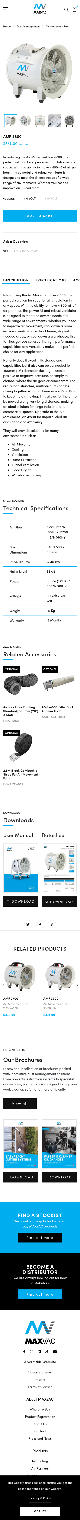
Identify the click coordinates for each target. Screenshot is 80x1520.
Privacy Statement (40, 1372)
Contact (40, 1431)
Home (7, 26)
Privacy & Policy (40, 1498)
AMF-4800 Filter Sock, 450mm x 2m (58, 709)
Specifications (51, 280)
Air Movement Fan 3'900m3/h (55, 1006)
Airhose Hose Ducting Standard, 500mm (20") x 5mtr (20, 711)
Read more (31, 188)
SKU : (7, 251)
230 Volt (51, 198)
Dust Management (28, 26)
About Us (40, 1424)
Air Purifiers (40, 1468)
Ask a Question (15, 241)
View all (20, 1103)
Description (16, 280)
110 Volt (30, 198)
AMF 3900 (50, 998)
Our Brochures (22, 1059)
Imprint (40, 1379)
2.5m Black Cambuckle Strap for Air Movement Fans (20, 774)
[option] (10, 121)
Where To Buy (40, 1409)
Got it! (40, 1511)
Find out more (40, 1237)
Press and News (40, 1438)
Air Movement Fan (57, 26)
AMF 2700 (10, 998)
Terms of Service (40, 1387)
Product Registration (40, 1416)
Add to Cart (40, 215)
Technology (40, 1461)
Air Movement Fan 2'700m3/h (15, 1006)
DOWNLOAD (23, 901)
